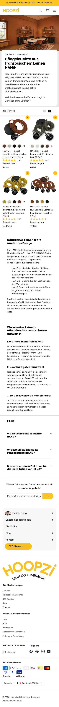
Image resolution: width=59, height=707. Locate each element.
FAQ (5, 619)
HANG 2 (16, 274)
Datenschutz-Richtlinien (14, 632)
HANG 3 (16, 281)
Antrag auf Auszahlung (13, 636)
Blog (5, 603)
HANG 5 (16, 287)
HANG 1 (16, 268)
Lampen (6, 591)
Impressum (8, 627)
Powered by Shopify (12, 701)
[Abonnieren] (48, 496)
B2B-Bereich (16, 546)
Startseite (9, 54)
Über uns (7, 607)
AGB (5, 623)
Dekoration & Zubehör (13, 595)
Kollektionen (23, 54)
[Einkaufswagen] (47, 10)
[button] (9, 160)
